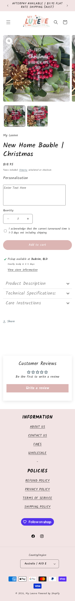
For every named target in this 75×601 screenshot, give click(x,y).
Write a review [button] (37, 388)
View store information (23, 270)
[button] (8, 22)
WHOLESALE (37, 453)
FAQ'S (37, 444)
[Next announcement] (67, 5)
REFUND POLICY (37, 480)
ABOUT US (37, 426)
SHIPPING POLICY (37, 506)
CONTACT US (37, 435)
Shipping (23, 170)
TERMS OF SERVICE (37, 498)
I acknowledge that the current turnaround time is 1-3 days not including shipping (39, 231)
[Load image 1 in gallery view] (14, 116)
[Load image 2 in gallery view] (37, 116)
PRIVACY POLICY (37, 489)
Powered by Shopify (49, 593)
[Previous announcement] (7, 5)
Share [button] (11, 321)
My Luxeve (31, 593)
